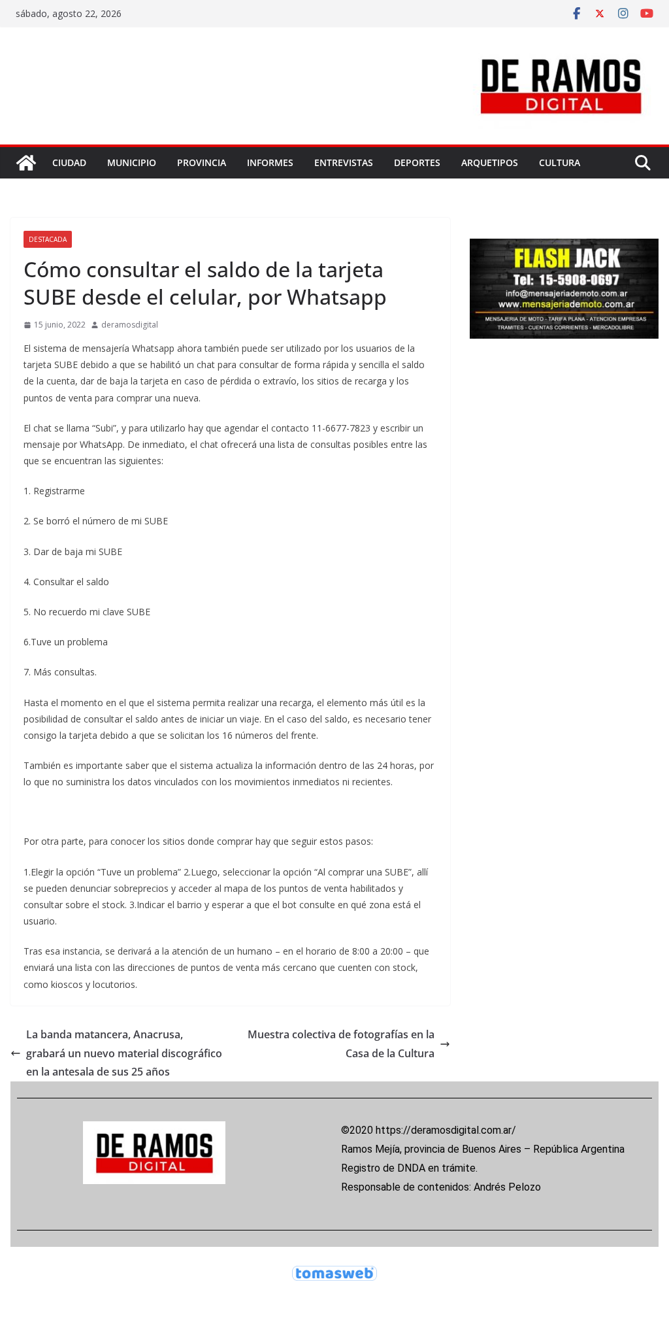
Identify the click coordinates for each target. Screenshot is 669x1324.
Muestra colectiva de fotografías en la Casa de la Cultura (341, 1044)
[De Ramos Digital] (26, 162)
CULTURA (559, 162)
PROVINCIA (201, 162)
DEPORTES (417, 162)
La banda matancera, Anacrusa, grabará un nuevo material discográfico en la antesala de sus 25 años (124, 1053)
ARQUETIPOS (489, 162)
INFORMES (270, 162)
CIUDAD (69, 162)
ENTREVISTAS (343, 162)
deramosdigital (129, 324)
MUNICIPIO (131, 162)
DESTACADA (48, 239)
